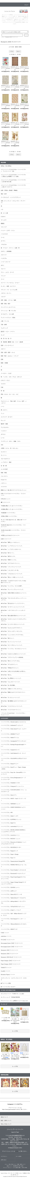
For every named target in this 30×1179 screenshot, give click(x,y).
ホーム (3, 37)
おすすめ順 (11, 46)
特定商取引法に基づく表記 (18, 1165)
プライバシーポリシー (7, 1167)
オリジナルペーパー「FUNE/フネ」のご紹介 (12, 993)
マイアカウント (4, 1156)
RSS (23, 1167)
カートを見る (18, 1156)
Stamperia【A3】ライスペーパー (11, 37)
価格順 (16, 46)
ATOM (26, 1167)
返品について (9, 1165)
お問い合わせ (3, 1159)
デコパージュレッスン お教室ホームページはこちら (14, 1000)
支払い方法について (12, 1164)
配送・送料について (21, 1164)
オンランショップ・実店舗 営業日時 (10, 997)
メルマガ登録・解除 (16, 1167)
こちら (16, 1151)
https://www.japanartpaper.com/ (10, 1109)
